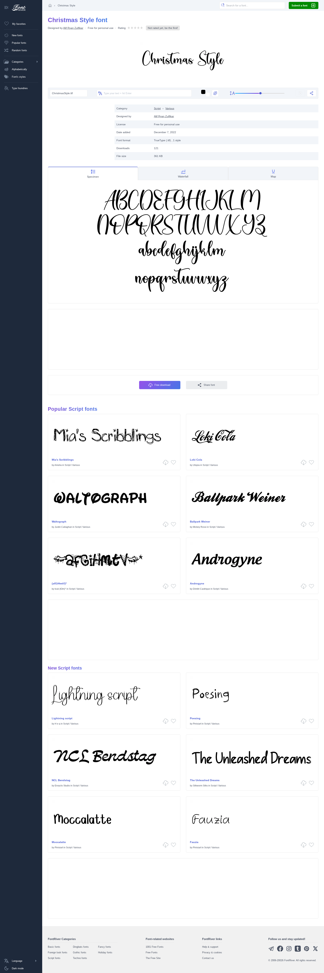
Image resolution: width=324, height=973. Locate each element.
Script (157, 108)
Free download (162, 385)
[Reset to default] (300, 93)
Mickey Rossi (199, 527)
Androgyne (197, 583)
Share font (209, 385)
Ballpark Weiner (200, 521)
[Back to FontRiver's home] (17, 8)
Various (169, 108)
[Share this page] (311, 93)
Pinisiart (197, 723)
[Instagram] (289, 950)
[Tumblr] (298, 950)
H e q (57, 723)
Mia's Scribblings (63, 459)
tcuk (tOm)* (60, 589)
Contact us (208, 958)
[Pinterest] (307, 950)
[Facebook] (280, 950)
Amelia (58, 465)
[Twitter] (315, 950)
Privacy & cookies (212, 952)
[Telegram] (271, 950)
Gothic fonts (79, 952)
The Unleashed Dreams (205, 780)
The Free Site (153, 958)
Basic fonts (54, 946)
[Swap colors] (215, 93)
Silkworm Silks (200, 785)
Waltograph (59, 521)
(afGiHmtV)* (59, 583)
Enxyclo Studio (62, 785)
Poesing (195, 718)
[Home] (50, 5)
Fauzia (194, 842)
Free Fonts (152, 952)
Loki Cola (196, 459)
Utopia (196, 465)
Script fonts (54, 958)
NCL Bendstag (61, 780)
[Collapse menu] (6, 8)
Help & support (210, 946)
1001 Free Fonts (155, 946)
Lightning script (62, 718)
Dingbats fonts (81, 946)
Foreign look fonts (57, 952)
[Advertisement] (79, 130)
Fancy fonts (104, 946)
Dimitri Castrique (201, 589)
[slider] (260, 93)
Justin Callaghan (63, 527)
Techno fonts (80, 958)
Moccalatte (59, 842)
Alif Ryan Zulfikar (73, 27)
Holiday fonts (105, 952)
